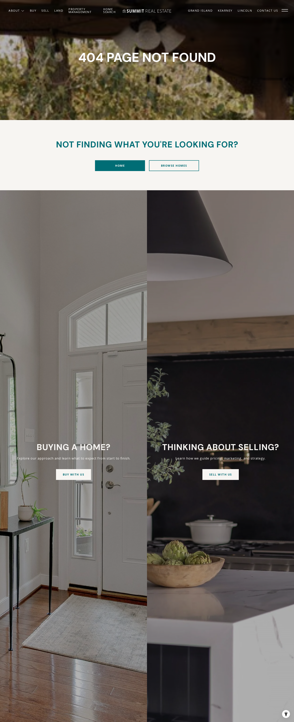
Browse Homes (174, 165)
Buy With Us (73, 474)
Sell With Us (220, 474)
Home (120, 165)
